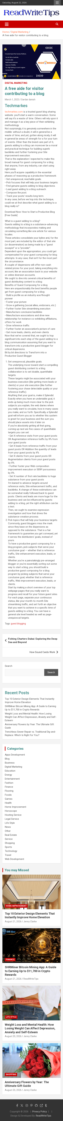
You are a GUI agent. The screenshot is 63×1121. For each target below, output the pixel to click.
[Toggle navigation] (6, 24)
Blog (7, 758)
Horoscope (11, 810)
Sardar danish (28, 99)
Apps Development (15, 754)
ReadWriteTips (30, 979)
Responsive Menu (57, 2)
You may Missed (17, 870)
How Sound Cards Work (42, 652)
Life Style (10, 822)
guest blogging (18, 623)
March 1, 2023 (12, 99)
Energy (8, 774)
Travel (8, 855)
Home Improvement (15, 806)
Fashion (9, 782)
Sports (8, 847)
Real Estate (11, 835)
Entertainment (12, 778)
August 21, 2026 (13, 921)
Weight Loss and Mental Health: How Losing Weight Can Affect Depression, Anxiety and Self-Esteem (30, 717)
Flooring (9, 790)
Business (10, 762)
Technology (11, 851)
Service (9, 839)
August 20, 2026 (13, 1036)
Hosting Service (13, 814)
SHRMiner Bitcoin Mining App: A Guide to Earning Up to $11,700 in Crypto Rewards (30, 970)
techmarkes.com (14, 111)
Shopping (10, 843)
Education (10, 770)
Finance (9, 786)
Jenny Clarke (30, 921)
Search (8, 666)
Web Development (14, 859)
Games (8, 798)
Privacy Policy (39, 1111)
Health (8, 802)
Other (8, 831)
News (8, 827)
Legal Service (12, 818)
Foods (8, 794)
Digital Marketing (16, 83)
